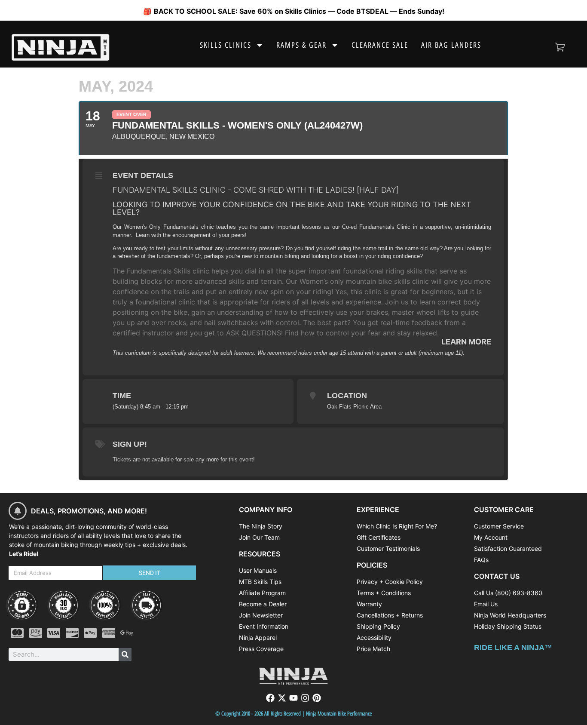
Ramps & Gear (301, 45)
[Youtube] (293, 698)
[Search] (125, 654)
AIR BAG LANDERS (451, 45)
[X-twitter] (282, 698)
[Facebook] (270, 698)
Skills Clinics (225, 45)
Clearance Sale (380, 45)
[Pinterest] (316, 698)
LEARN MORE (466, 341)
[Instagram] (305, 698)
